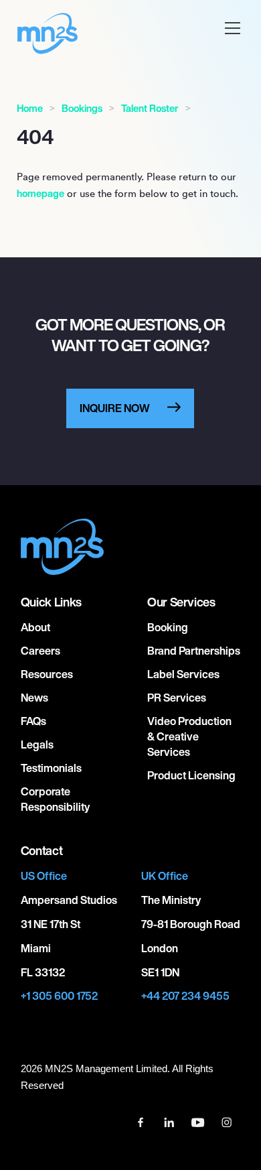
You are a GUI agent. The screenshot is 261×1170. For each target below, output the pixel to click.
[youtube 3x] (199, 1121)
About (35, 627)
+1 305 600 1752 (59, 996)
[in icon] (170, 1121)
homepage (40, 193)
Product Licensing (191, 775)
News (34, 698)
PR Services (176, 698)
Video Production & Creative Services (189, 736)
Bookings (82, 108)
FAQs (33, 721)
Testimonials (51, 768)
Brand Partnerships (193, 651)
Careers (40, 651)
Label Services (183, 674)
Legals (37, 744)
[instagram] (226, 1121)
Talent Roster (150, 108)
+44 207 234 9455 (185, 996)
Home (30, 108)
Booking (167, 627)
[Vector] (141, 1121)
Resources (47, 674)
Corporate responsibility (55, 799)
